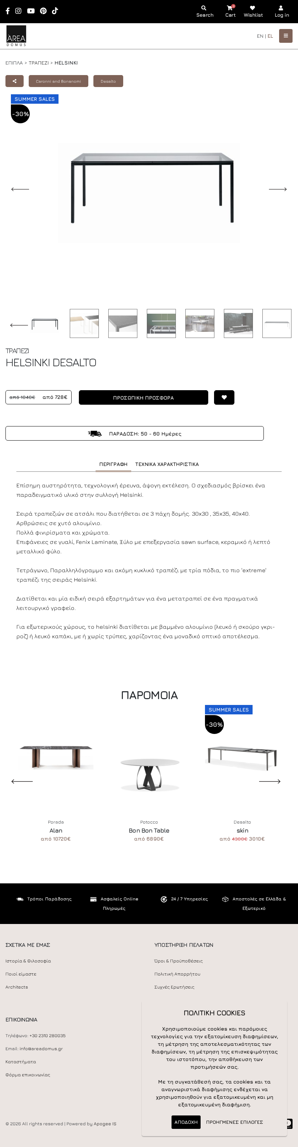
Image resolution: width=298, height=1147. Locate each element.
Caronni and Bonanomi (58, 81)
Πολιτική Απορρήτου (177, 974)
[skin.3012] (242, 755)
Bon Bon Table (149, 830)
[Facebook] (10, 11)
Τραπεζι (39, 62)
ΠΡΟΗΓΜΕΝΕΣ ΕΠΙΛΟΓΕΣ (234, 1122)
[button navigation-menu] (286, 35)
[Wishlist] (221, 401)
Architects (16, 987)
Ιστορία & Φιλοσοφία (28, 961)
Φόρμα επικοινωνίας (27, 1074)
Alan (56, 830)
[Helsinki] (82, 323)
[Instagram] (20, 11)
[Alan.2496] (55, 755)
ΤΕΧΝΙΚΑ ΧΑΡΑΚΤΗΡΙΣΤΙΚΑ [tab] (167, 464)
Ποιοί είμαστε (20, 974)
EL (270, 36)
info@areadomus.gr (41, 1048)
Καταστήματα (20, 1061)
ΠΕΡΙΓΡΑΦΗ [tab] (113, 464)
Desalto (108, 81)
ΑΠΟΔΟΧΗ (186, 1122)
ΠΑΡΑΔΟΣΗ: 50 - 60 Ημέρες (144, 433)
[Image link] (42, 324)
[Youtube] (33, 11)
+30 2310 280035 (47, 1035)
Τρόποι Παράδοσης (49, 898)
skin (242, 830)
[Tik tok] (57, 11)
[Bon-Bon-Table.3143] (149, 755)
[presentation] (16, 781)
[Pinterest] (45, 11)
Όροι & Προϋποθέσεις (178, 961)
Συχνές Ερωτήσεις (174, 987)
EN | (261, 36)
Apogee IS (105, 1123)
